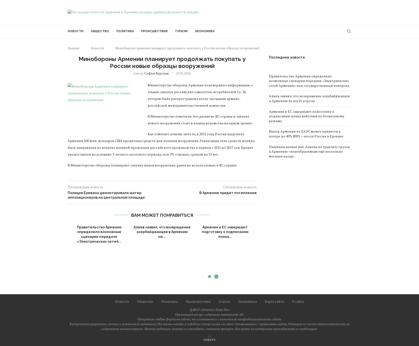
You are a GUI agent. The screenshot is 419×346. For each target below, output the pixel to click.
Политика (125, 31)
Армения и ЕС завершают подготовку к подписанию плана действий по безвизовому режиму (306, 116)
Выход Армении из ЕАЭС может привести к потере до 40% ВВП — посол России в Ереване (306, 133)
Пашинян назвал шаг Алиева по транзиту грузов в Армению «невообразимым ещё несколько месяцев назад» (309, 151)
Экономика (205, 31)
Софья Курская (156, 73)
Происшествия (154, 31)
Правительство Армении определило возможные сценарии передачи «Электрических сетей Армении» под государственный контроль (309, 81)
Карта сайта (274, 301)
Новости (75, 31)
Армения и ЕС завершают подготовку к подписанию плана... (225, 232)
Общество (100, 31)
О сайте (298, 301)
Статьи (224, 301)
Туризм (181, 31)
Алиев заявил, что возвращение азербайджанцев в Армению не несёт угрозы (309, 98)
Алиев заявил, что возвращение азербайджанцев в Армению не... (162, 232)
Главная (73, 48)
